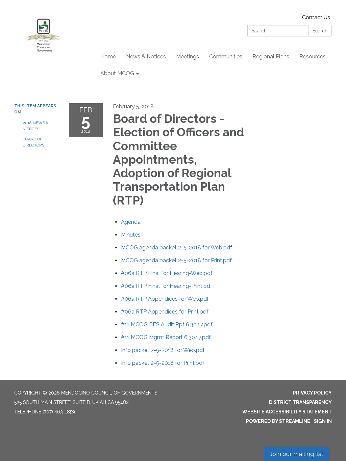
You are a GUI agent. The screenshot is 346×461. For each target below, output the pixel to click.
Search (320, 30)
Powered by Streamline (278, 421)
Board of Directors (33, 142)
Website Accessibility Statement (287, 411)
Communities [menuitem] (225, 56)
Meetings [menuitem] (187, 56)
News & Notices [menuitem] (146, 56)
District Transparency (300, 402)
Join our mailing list (296, 453)
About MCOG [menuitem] (117, 73)
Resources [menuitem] (312, 56)
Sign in (323, 421)
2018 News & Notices (36, 125)
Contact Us (316, 17)
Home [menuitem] (108, 56)
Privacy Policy (312, 393)
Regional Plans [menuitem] (270, 56)
